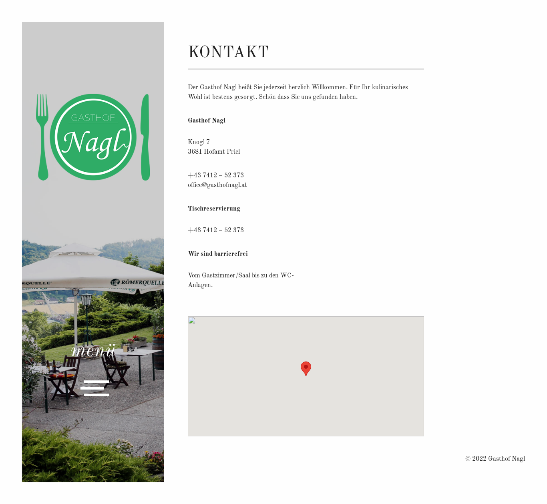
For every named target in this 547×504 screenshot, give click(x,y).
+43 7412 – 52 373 (216, 230)
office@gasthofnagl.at (217, 185)
